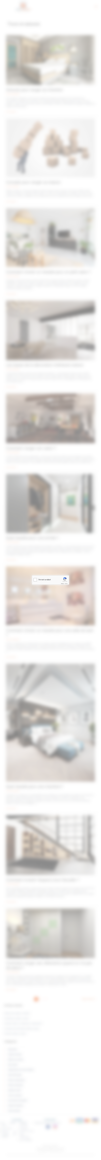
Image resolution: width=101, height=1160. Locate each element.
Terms (66, 583)
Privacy (62, 583)
